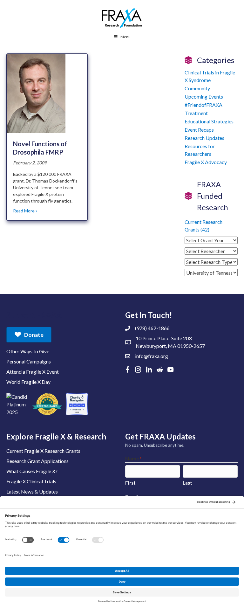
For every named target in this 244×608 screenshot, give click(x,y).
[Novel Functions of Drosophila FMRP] (36, 93)
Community (197, 88)
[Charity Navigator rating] (77, 404)
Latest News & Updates (32, 491)
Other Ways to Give (27, 351)
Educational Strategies (209, 121)
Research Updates (204, 138)
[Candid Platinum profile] (17, 404)
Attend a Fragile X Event (32, 372)
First (130, 483)
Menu (125, 36)
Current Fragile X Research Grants (43, 451)
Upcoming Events (204, 96)
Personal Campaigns (28, 361)
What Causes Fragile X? (32, 471)
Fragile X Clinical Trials (31, 481)
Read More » (25, 210)
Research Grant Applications (37, 461)
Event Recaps (199, 130)
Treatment (196, 113)
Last (187, 483)
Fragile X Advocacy (206, 162)
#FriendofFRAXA (203, 105)
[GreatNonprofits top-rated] (47, 404)
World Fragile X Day (28, 382)
